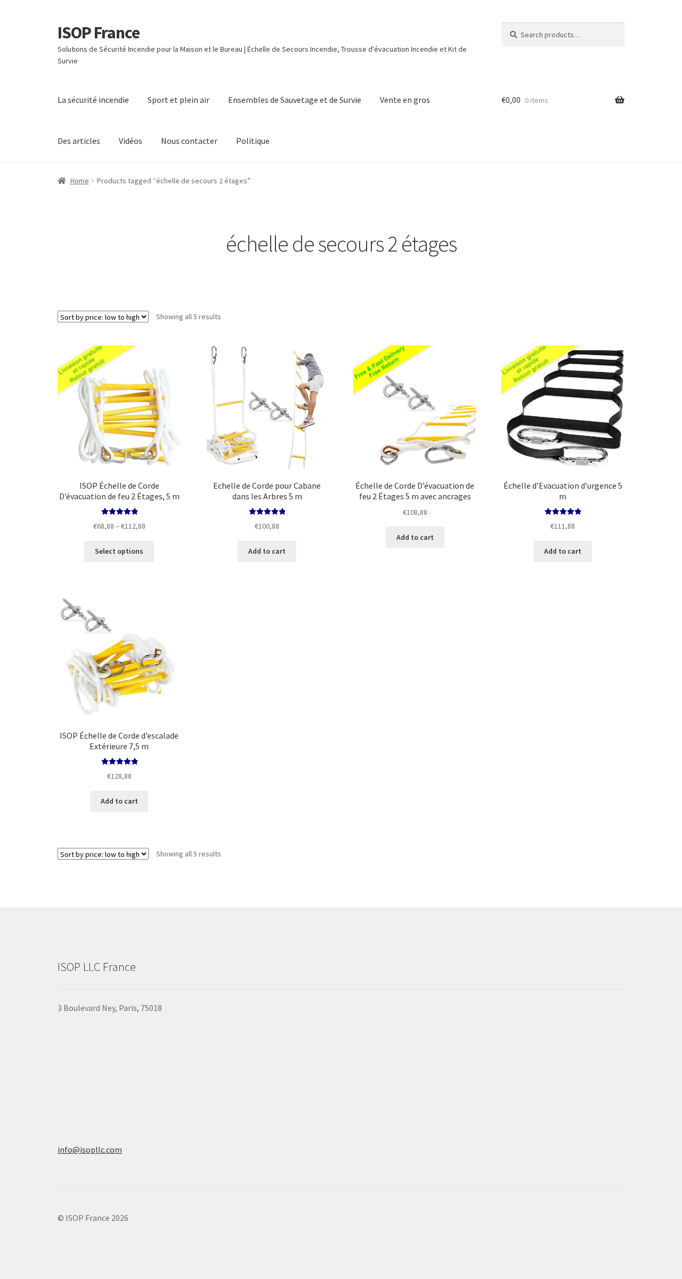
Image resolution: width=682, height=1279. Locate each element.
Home (79, 180)
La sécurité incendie (93, 99)
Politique (253, 140)
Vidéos (130, 140)
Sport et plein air (178, 99)
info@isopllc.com (90, 1149)
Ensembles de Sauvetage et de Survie (294, 99)
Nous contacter (189, 140)
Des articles (79, 140)
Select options (119, 551)
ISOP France (99, 32)
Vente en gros (405, 99)
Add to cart (267, 551)
